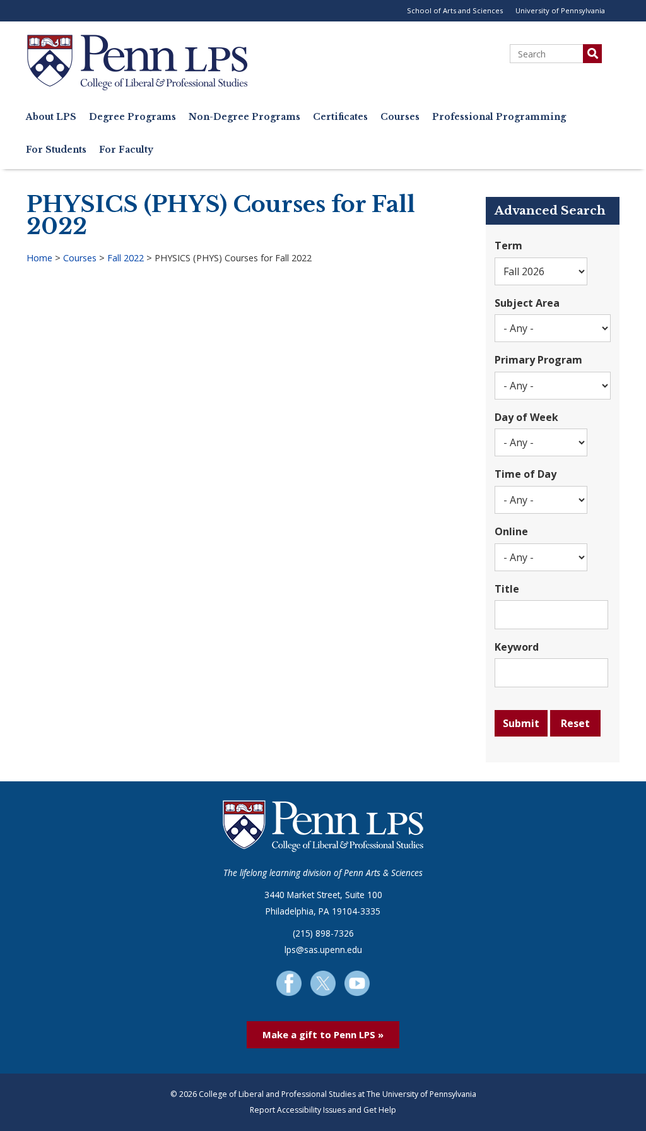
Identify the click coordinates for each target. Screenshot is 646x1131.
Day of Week (526, 417)
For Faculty (126, 150)
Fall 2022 (125, 258)
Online (511, 531)
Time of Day (525, 474)
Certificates (340, 117)
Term (508, 245)
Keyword (517, 647)
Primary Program (538, 360)
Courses (400, 117)
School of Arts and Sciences (455, 10)
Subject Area (527, 303)
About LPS (51, 117)
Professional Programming (499, 117)
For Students (56, 150)
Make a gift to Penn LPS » (323, 1034)
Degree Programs (132, 117)
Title (507, 589)
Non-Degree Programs (244, 117)
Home (39, 258)
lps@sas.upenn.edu (323, 950)
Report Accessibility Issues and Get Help (323, 1109)
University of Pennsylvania (560, 10)
